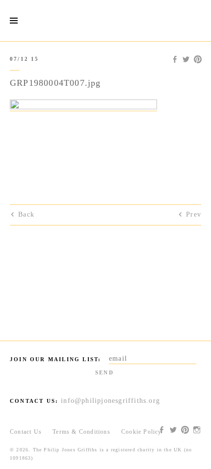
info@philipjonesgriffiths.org (110, 400)
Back (26, 214)
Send (104, 372)
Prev (193, 214)
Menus (13, 20)
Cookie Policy (141, 431)
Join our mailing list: (55, 359)
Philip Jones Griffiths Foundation (105, 20)
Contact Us (26, 431)
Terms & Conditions (81, 431)
